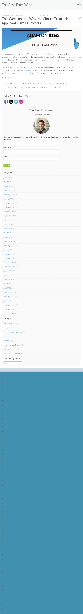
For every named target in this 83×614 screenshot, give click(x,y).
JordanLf (7, 562)
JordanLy (7, 611)
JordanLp (7, 588)
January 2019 (8, 199)
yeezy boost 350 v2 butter (14, 498)
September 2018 (9, 216)
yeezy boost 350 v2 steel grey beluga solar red (21, 511)
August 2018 (8, 220)
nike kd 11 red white (11, 421)
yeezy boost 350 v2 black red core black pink (20, 491)
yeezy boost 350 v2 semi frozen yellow (18, 509)
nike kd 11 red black (11, 423)
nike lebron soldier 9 (11, 374)
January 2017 (8, 301)
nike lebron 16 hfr (10, 529)
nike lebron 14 (9, 393)
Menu (79, 5)
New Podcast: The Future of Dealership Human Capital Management (31, 87)
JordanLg (7, 564)
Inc (10, 78)
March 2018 (7, 241)
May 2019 (7, 182)
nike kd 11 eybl (9, 465)
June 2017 (7, 279)
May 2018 (7, 233)
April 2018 (7, 237)
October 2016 (8, 313)
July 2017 (6, 275)
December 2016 (9, 305)
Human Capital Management (13, 332)
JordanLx (7, 608)
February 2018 (8, 246)
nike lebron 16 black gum (13, 521)
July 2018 (6, 224)
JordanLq (7, 590)
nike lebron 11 (9, 385)
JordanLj (7, 572)
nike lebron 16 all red (11, 532)
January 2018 (8, 250)
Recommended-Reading (12, 345)
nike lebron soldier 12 (12, 382)
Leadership (7, 341)
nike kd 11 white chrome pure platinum (18, 416)
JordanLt (7, 598)
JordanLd (7, 557)
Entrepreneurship (10, 324)
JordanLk (7, 575)
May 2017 (7, 284)
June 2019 (7, 178)
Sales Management (10, 349)
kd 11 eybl (8, 411)
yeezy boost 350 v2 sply (13, 496)
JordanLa (7, 549)
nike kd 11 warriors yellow (13, 460)
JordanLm (8, 580)
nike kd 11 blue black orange (14, 439)
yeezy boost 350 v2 (11, 516)
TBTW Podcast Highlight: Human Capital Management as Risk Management (34, 83)
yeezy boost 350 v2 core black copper (18, 503)
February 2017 (8, 296)
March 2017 (7, 292)
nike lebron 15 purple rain (13, 542)
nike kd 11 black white (12, 442)
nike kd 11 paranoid (11, 405)
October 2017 (8, 262)
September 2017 (9, 267)
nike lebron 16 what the (13, 400)
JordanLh (7, 567)
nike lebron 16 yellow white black (16, 540)
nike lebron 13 (9, 390)
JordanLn (7, 583)
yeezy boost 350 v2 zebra (13, 501)
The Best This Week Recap (13, 353)
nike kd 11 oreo (10, 454)
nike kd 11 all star (10, 470)
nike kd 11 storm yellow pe (14, 457)
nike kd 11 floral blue (11, 462)
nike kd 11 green (10, 429)
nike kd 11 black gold (11, 444)
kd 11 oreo (8, 408)
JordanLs (7, 595)
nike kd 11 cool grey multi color (15, 434)
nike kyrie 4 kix (9, 478)
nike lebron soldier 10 (12, 377)
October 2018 (8, 212)
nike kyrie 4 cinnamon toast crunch (17, 480)
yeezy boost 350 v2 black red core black (19, 488)
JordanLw (8, 606)
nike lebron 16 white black (13, 537)
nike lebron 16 (9, 398)
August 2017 (8, 271)
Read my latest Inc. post (33, 70)
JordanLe (7, 559)
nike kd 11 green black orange (15, 426)
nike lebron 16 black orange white (16, 534)
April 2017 (7, 288)
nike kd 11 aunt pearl (11, 467)
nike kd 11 (8, 413)
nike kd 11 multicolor (11, 452)
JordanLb (7, 552)
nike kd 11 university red (13, 418)
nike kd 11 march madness (14, 449)
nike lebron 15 (9, 395)
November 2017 (9, 258)
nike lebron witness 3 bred (14, 545)
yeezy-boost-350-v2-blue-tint (15, 493)
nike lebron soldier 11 (12, 380)
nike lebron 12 (9, 387)
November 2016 (9, 309)
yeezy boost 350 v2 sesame (14, 506)
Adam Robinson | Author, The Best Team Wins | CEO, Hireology (33, 15)
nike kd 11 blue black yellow (14, 436)
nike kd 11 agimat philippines (14, 447)
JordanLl (7, 577)
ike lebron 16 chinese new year (15, 527)
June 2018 (7, 229)
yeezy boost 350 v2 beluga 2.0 (15, 485)
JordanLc (7, 554)
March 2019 (7, 190)
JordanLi (7, 570)
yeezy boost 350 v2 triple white (15, 514)
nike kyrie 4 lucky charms (13, 472)
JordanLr (7, 593)
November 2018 (9, 207)
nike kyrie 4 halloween (12, 475)
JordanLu (7, 601)
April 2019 (7, 186)
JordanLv (7, 603)
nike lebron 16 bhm (11, 519)
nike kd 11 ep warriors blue (14, 431)
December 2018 (9, 203)
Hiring (6, 78)
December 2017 (9, 254)
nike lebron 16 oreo (11, 524)
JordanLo (7, 585)
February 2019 (8, 195)
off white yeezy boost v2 (13, 483)
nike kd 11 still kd (10, 403)
